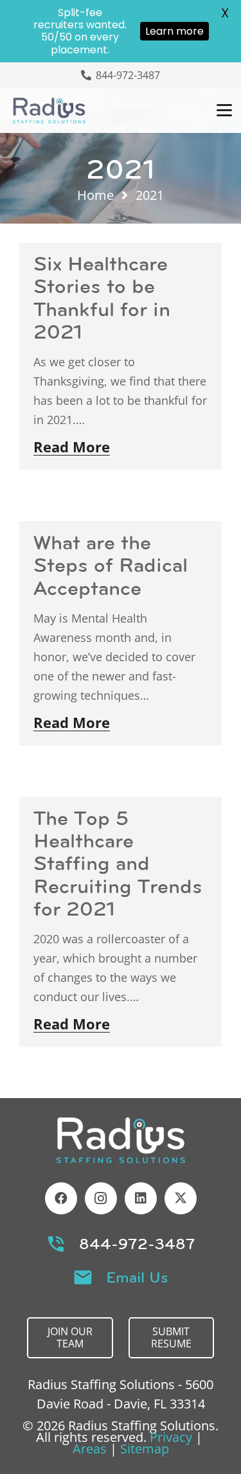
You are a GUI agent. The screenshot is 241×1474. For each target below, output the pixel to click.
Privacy (171, 1437)
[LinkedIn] (141, 1198)
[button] (224, 110)
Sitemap (144, 1448)
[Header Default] (49, 110)
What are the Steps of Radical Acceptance (110, 564)
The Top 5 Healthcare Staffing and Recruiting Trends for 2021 (117, 863)
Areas (90, 1448)
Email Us (137, 1277)
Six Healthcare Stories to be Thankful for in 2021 (101, 297)
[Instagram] (101, 1198)
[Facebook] (61, 1198)
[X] (181, 1198)
